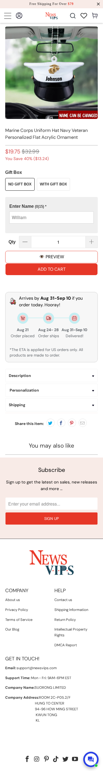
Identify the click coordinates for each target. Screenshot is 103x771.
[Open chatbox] (91, 759)
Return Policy (65, 619)
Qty (12, 242)
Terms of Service (18, 619)
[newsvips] (51, 15)
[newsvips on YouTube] (75, 759)
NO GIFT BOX (20, 184)
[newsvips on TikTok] (56, 759)
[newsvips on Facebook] (27, 759)
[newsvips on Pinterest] (46, 759)
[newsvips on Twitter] (66, 759)
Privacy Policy (16, 609)
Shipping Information (71, 609)
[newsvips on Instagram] (37, 759)
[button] (51, 206)
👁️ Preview (51, 257)
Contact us (63, 599)
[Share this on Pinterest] (72, 423)
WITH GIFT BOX (53, 184)
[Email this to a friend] (83, 423)
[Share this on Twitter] (50, 423)
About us (12, 599)
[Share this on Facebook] (61, 423)
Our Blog (12, 629)
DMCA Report (65, 645)
